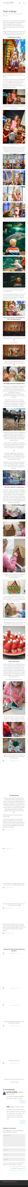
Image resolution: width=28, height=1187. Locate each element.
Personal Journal (17, 14)
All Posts (11, 14)
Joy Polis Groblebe (12, 1092)
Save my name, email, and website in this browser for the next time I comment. (14, 1163)
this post (6, 466)
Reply (22, 1101)
